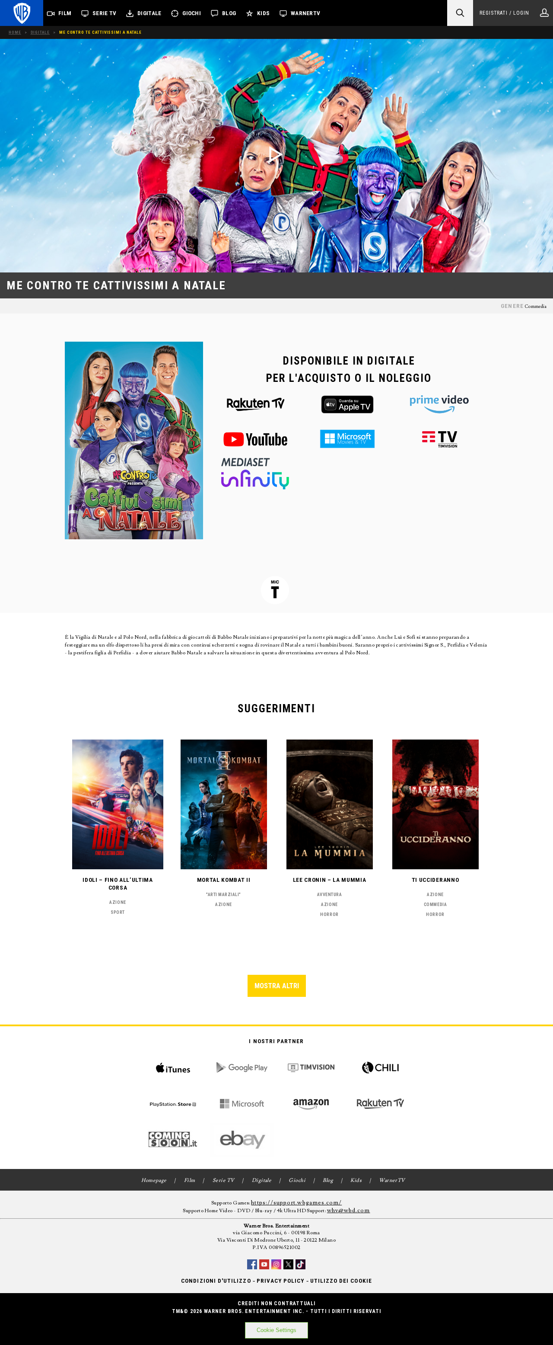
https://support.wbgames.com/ (296, 1203)
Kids (263, 13)
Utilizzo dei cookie (341, 1281)
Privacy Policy (281, 1281)
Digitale (149, 13)
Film (64, 13)
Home (15, 32)
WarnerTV (305, 13)
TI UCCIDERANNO (435, 879)
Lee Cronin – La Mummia (329, 879)
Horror (329, 914)
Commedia (535, 307)
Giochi (191, 13)
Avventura (329, 894)
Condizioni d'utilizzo (216, 1281)
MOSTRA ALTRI (276, 986)
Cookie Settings (276, 1330)
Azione (117, 902)
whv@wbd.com (348, 1210)
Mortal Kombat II (224, 879)
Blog (229, 13)
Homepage (154, 1180)
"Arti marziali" (223, 894)
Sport (118, 912)
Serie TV (104, 13)
